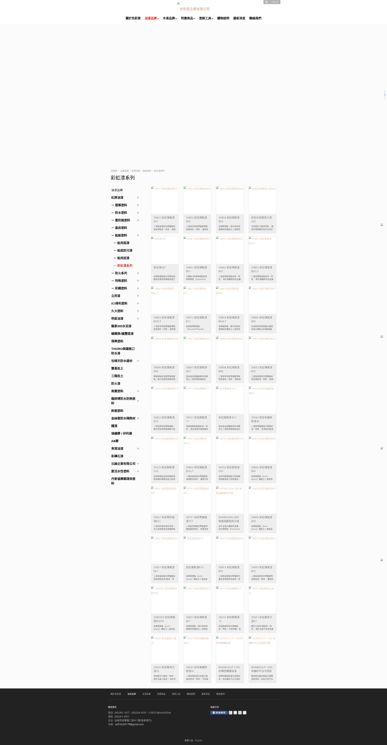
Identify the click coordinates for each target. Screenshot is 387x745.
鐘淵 (114, 426)
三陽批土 (117, 376)
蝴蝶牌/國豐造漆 (122, 334)
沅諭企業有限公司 (123, 464)
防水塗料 (121, 213)
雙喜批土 (117, 368)
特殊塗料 (121, 281)
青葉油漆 (117, 449)
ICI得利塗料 (119, 303)
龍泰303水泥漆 (121, 326)
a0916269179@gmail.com (129, 724)
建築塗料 (121, 205)
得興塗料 (117, 341)
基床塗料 (121, 228)
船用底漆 (123, 258)
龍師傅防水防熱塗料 (123, 401)
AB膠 (115, 441)
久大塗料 (117, 311)
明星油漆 (117, 318)
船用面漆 (123, 243)
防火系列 (121, 273)
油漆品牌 (124, 170)
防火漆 (115, 383)
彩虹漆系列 (124, 266)
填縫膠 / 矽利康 (121, 433)
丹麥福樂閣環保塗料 (123, 481)
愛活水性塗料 (120, 471)
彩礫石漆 (117, 456)
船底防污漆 (124, 250)
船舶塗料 (147, 170)
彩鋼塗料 (121, 288)
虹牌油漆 (136, 170)
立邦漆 (115, 296)
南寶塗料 (117, 391)
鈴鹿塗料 (117, 411)
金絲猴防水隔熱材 (123, 418)
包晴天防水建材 (121, 361)
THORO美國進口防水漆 (123, 351)
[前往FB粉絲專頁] (219, 712)
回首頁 (114, 170)
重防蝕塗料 (122, 220)
